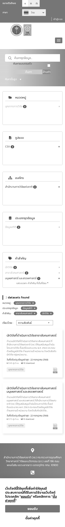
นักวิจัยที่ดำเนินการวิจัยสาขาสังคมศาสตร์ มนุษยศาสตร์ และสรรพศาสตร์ (31, 390)
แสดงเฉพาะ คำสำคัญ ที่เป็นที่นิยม (31, 283)
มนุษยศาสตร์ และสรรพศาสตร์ (22, 278)
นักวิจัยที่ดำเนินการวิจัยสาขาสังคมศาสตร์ (31, 335)
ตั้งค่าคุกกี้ (32, 518)
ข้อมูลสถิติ (12, 227)
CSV (9, 146)
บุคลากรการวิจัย (15, 106)
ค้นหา (28, 72)
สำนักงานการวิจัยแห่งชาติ (20, 187)
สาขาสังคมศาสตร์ (16, 273)
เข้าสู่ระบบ (57, 19)
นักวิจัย (10, 267)
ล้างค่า (46, 72)
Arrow (34, 12)
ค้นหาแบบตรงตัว (22, 64)
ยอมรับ (33, 508)
